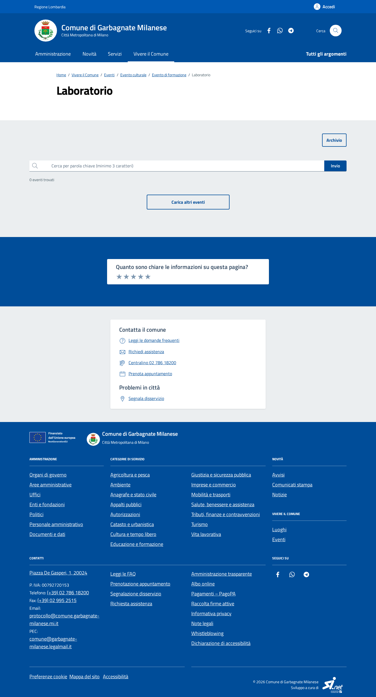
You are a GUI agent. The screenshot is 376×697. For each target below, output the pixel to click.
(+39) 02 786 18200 (68, 592)
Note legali (202, 623)
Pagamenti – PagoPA (213, 593)
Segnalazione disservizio (135, 593)
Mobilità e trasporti (210, 494)
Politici (36, 514)
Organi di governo (48, 474)
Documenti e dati (47, 534)
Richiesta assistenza (131, 603)
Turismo (199, 524)
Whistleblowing (207, 633)
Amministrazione (53, 54)
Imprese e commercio (213, 484)
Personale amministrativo (56, 524)
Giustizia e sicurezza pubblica (221, 474)
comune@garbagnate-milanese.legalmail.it (53, 642)
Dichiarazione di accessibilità (220, 643)
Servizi (115, 54)
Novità (89, 54)
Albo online (203, 583)
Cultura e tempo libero (133, 534)
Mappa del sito (84, 676)
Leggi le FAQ (123, 574)
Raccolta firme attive (212, 603)
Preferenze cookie (48, 676)
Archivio (334, 140)
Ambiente (120, 484)
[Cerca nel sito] (336, 31)
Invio (335, 165)
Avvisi (278, 474)
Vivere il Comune (150, 54)
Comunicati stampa (292, 484)
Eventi (278, 539)
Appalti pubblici (125, 504)
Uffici (34, 494)
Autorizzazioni (125, 514)
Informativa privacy (211, 613)
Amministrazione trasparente (221, 574)
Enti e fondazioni (47, 504)
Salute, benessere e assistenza (222, 504)
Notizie (279, 494)
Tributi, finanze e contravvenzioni (225, 514)
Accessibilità (115, 676)
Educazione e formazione (136, 544)
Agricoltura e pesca (130, 474)
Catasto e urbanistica (132, 524)
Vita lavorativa (206, 534)
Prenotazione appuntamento (140, 583)
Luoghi (279, 529)
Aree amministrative (50, 484)
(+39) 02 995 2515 (57, 600)
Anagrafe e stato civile (133, 494)
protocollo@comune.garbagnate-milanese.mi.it (64, 619)
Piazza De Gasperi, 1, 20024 (58, 572)
